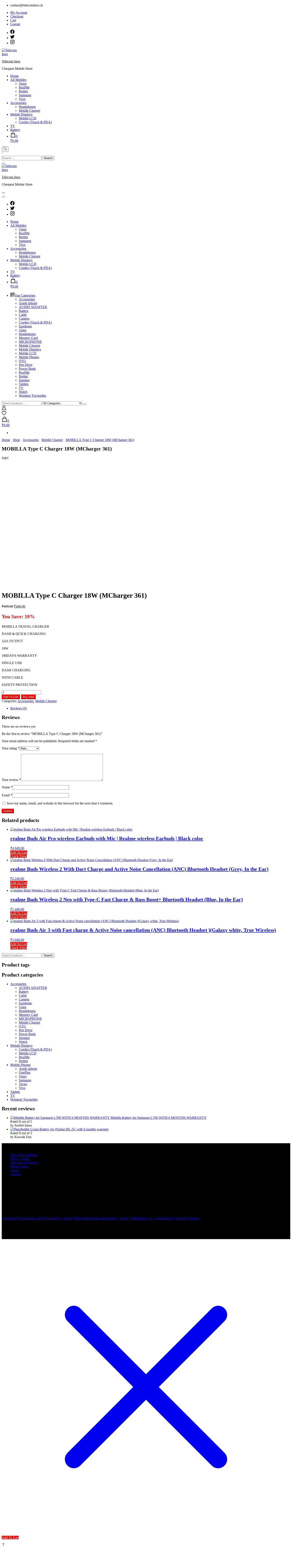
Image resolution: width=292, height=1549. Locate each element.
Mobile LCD (27, 118)
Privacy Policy (20, 1159)
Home (14, 76)
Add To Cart (10, 697)
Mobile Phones (29, 357)
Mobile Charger (29, 110)
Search (48, 955)
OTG (22, 361)
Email (7, 795)
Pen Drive (25, 365)
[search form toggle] (5, 149)
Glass (22, 330)
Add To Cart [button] (18, 852)
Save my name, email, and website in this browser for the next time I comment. (60, 803)
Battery (15, 130)
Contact (15, 1174)
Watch (23, 392)
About (14, 1170)
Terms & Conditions (24, 1155)
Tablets (23, 384)
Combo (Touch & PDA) (35, 122)
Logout (15, 24)
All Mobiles (18, 80)
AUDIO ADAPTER (33, 307)
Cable (23, 315)
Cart (13, 20)
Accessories (18, 103)
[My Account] (4, 409)
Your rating (10, 748)
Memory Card (28, 338)
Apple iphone (28, 303)
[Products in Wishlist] (4, 414)
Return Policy (19, 1166)
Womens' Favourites (32, 395)
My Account (18, 12)
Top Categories (25, 295)
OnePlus (24, 1072)
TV (12, 126)
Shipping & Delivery (24, 1162)
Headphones (27, 107)
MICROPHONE (30, 341)
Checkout (16, 16)
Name (7, 787)
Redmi (23, 91)
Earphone (25, 326)
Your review (11, 780)
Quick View (18, 856)
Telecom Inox (11, 61)
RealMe (24, 87)
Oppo (23, 83)
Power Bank (27, 368)
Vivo (22, 99)
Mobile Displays (21, 114)
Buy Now (28, 697)
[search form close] (3, 163)
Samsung (25, 95)
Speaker (24, 380)
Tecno (23, 1084)
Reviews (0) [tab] (18, 708)
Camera (24, 318)
